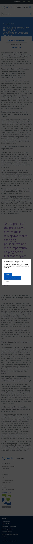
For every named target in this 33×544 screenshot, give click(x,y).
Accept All (8, 274)
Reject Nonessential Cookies (13, 278)
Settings (7, 281)
